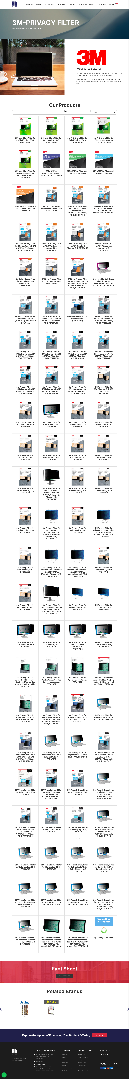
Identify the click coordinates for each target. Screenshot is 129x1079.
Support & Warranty (86, 4)
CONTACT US (99, 1035)
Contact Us (101, 4)
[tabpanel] (24, 1009)
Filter (96, 112)
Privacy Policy (81, 1060)
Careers (72, 4)
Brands (39, 4)
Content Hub (81, 1054)
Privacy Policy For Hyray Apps (85, 1070)
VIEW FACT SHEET (64, 976)
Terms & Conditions (83, 1057)
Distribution (49, 4)
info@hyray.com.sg (40, 1064)
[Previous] (2, 1009)
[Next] (127, 1009)
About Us (29, 4)
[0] (116, 4)
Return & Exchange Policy (84, 1068)
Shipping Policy (82, 1065)
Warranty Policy (82, 1062)
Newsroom (61, 4)
